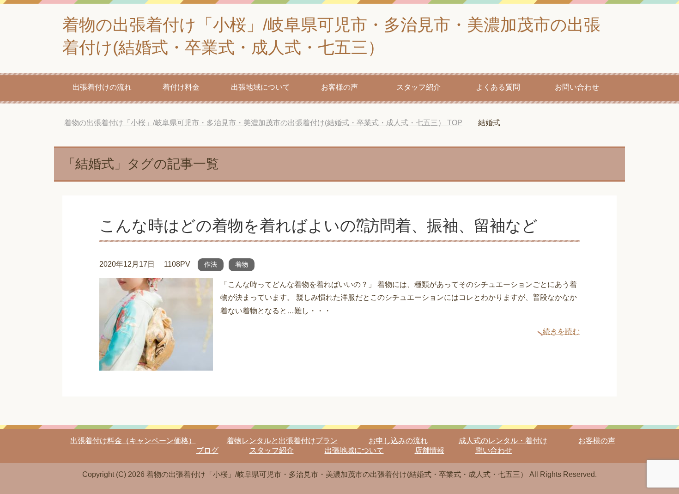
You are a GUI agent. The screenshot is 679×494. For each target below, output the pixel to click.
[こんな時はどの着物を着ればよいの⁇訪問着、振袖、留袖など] (156, 363)
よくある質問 (498, 87)
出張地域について (260, 87)
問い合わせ (493, 450)
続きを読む (561, 331)
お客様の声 (339, 87)
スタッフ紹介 (418, 87)
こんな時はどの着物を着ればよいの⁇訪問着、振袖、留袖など (318, 225)
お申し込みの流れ (398, 441)
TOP (263, 123)
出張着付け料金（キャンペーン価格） (133, 441)
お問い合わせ (577, 87)
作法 (210, 264)
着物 (241, 264)
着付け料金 (181, 87)
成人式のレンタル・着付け (503, 441)
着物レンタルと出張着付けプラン (282, 441)
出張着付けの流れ (102, 87)
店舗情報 (429, 450)
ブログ (207, 450)
